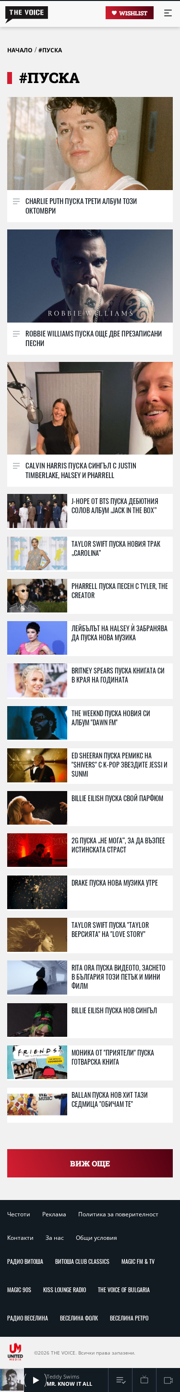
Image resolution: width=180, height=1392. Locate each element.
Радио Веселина (27, 1318)
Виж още (90, 1163)
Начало (20, 50)
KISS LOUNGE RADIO (64, 1289)
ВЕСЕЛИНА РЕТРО (129, 1318)
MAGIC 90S (19, 1289)
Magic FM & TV (138, 1261)
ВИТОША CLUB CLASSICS (82, 1261)
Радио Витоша (25, 1261)
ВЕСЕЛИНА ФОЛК (79, 1318)
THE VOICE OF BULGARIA (124, 1289)
